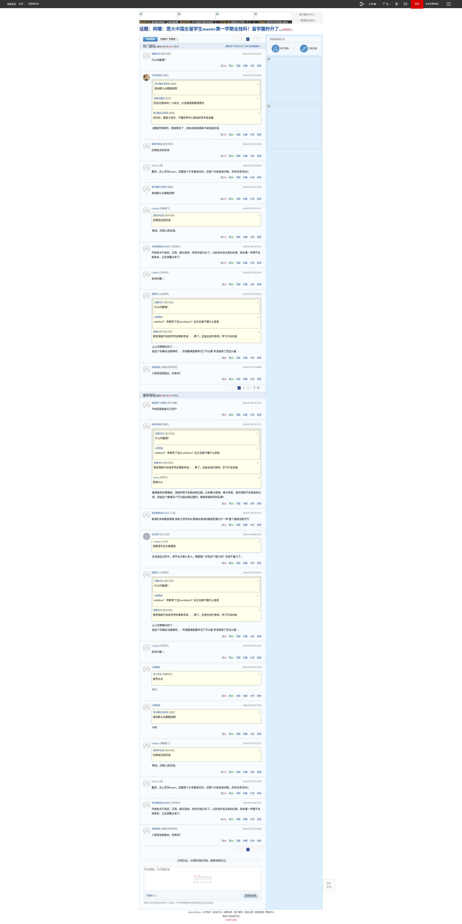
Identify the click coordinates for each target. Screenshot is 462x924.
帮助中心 (269, 912)
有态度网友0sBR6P (161, 246)
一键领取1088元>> (307, 20)
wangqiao (157, 541)
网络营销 (259, 912)
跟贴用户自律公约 (234, 46)
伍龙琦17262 (158, 534)
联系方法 (217, 912)
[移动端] (362, 4)
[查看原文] (287, 30)
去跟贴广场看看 (167, 39)
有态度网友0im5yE (160, 513)
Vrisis (154, 165)
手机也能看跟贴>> (253, 46)
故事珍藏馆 (159, 98)
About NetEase (194, 912)
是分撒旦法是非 (162, 84)
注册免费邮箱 (431, 4)
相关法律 (249, 912)
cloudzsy (155, 208)
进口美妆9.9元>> (307, 14)
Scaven (156, 477)
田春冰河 (156, 54)
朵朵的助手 (157, 424)
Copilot (155, 272)
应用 (21, 4)
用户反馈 (329, 885)
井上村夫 (157, 674)
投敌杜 (155, 294)
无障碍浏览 (33, 4)
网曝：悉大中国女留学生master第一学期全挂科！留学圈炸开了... (217, 29)
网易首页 (11, 4)
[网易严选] (386, 4)
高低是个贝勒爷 (159, 403)
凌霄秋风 (156, 367)
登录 (417, 4)
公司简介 (207, 912)
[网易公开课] (373, 4)
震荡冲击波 (157, 144)
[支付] (397, 4)
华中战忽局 (157, 75)
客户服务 (238, 912)
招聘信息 (228, 912)
